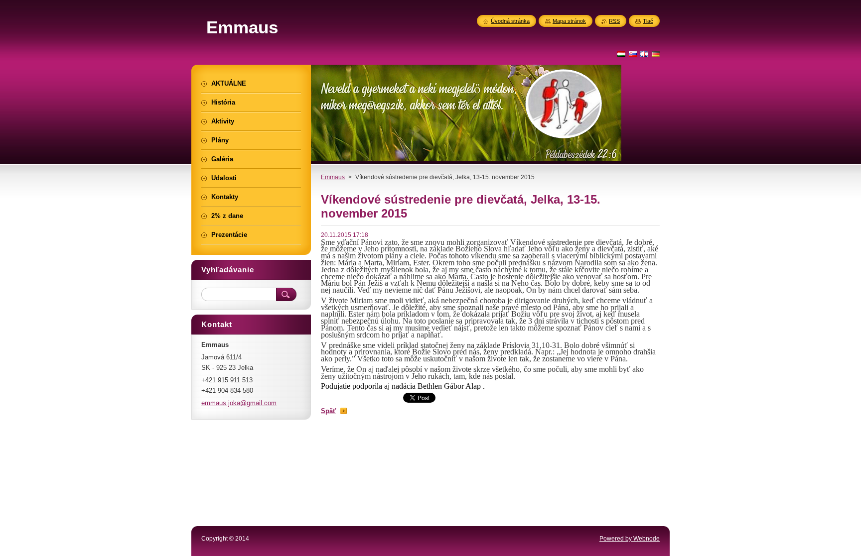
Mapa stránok (569, 21)
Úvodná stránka (510, 21)
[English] (644, 54)
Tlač (648, 21)
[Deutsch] (656, 54)
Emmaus (333, 177)
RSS (614, 21)
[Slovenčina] (633, 54)
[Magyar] (621, 54)
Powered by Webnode (629, 539)
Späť (328, 411)
